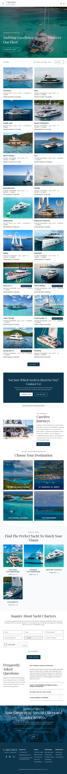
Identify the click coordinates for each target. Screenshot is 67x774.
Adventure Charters (60, 757)
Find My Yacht (10, 49)
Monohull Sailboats (38, 761)
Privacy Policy (45, 769)
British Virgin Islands (49, 752)
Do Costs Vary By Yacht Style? (40, 692)
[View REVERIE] (49, 344)
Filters (58, 62)
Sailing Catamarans (38, 754)
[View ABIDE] (18, 246)
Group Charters (59, 754)
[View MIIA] (49, 83)
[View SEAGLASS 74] (18, 344)
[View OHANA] (49, 181)
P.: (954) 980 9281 (23, 752)
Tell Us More (33, 651)
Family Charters (59, 752)
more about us (43, 444)
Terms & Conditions (38, 769)
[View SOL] (49, 148)
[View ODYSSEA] (18, 83)
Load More (32, 364)
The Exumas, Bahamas (18, 518)
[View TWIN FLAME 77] (49, 311)
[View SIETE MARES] (49, 279)
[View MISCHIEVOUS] (18, 181)
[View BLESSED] (49, 246)
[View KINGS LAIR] (18, 116)
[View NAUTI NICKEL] (18, 148)
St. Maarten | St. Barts (49, 487)
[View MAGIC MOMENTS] (49, 116)
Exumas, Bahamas (48, 761)
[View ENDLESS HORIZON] (49, 213)
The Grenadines (49, 518)
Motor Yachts (37, 759)
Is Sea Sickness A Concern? (39, 697)
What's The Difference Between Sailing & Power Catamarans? (44, 685)
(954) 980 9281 (41, 394)
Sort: (34, 62)
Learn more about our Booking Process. (33, 405)
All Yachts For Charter (38, 752)
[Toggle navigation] (3, 3)
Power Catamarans (38, 757)
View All (11, 574)
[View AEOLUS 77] (18, 279)
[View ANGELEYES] (18, 213)
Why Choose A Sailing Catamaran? (41, 665)
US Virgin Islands (48, 754)
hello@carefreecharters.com (25, 755)
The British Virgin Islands (18, 487)
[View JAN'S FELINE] (18, 311)
